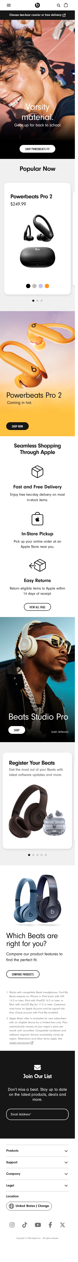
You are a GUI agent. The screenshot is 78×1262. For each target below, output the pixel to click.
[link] (37, 149)
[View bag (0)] (66, 5)
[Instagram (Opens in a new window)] (12, 1225)
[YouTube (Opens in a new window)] (38, 1225)
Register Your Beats (32, 763)
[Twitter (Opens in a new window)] (62, 1225)
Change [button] (32, 1207)
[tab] (33, 301)
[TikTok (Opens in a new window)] (24, 1225)
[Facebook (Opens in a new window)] (50, 1225)
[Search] (59, 5)
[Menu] (8, 5)
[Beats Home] (37, 5)
